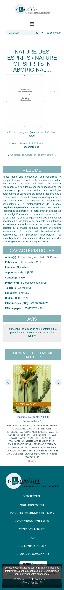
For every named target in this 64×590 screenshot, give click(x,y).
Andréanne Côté (30, 438)
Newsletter (32, 496)
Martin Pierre (35, 428)
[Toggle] (32, 23)
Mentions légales (32, 529)
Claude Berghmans (37, 453)
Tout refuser (32, 583)
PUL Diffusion (36, 143)
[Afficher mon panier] (42, 32)
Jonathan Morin (31, 441)
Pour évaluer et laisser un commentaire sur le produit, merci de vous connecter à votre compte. (32, 332)
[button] (24, 101)
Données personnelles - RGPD (32, 513)
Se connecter (53, 32)
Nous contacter (32, 505)
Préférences (20, 579)
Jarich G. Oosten (49, 132)
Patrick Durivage (31, 447)
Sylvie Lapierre (37, 450)
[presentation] (8, 382)
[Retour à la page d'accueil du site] (32, 9)
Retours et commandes (32, 554)
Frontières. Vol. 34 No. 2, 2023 (32, 417)
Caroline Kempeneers (33, 431)
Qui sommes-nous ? (32, 546)
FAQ (32, 538)
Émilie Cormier (40, 434)
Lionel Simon (40, 425)
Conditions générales (32, 521)
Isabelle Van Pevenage (31, 444)
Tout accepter (42, 579)
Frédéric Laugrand (19, 132)
